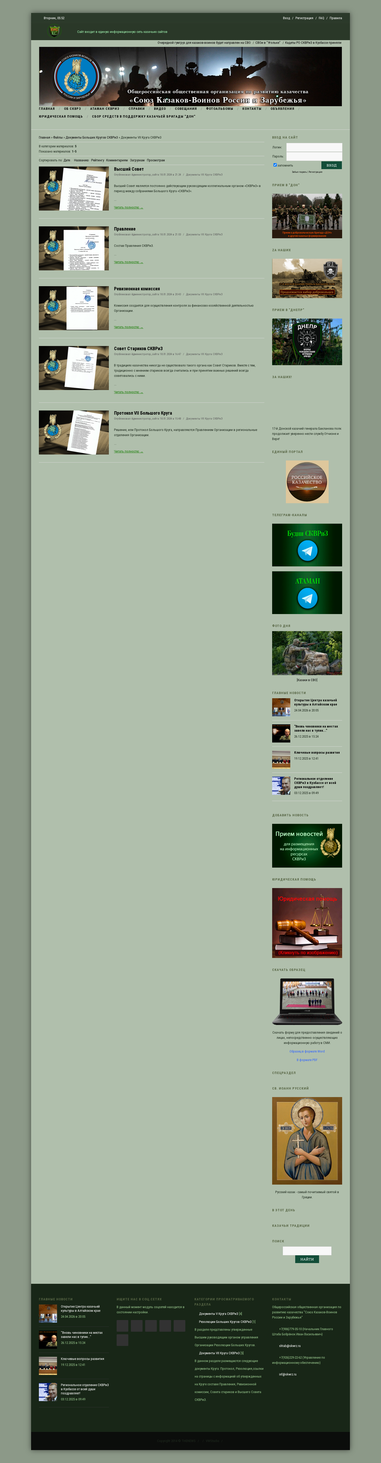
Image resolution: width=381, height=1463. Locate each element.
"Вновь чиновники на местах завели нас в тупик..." (316, 728)
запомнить (285, 165)
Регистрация (304, 18)
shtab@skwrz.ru (290, 1346)
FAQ (321, 18)
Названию (81, 160)
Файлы (58, 137)
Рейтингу (97, 160)
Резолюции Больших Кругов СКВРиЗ (225, 1322)
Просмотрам (156, 160)
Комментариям (117, 160)
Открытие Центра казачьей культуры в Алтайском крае (315, 702)
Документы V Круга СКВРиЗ (218, 1314)
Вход (286, 18)
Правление (125, 229)
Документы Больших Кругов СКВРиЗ (92, 137)
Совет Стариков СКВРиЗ (138, 348)
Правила (336, 18)
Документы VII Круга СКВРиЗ (204, 174)
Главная (44, 137)
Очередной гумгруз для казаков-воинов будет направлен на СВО (176, 43)
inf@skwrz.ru (288, 1374)
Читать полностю (128, 207)
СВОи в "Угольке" (239, 43)
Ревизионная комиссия (137, 288)
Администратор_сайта (145, 174)
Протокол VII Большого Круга (143, 413)
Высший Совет (129, 169)
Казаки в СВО (307, 680)
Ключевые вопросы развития (317, 752)
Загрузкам (137, 160)
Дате (67, 160)
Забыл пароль (299, 171)
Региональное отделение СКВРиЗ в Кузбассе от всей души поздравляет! (315, 783)
